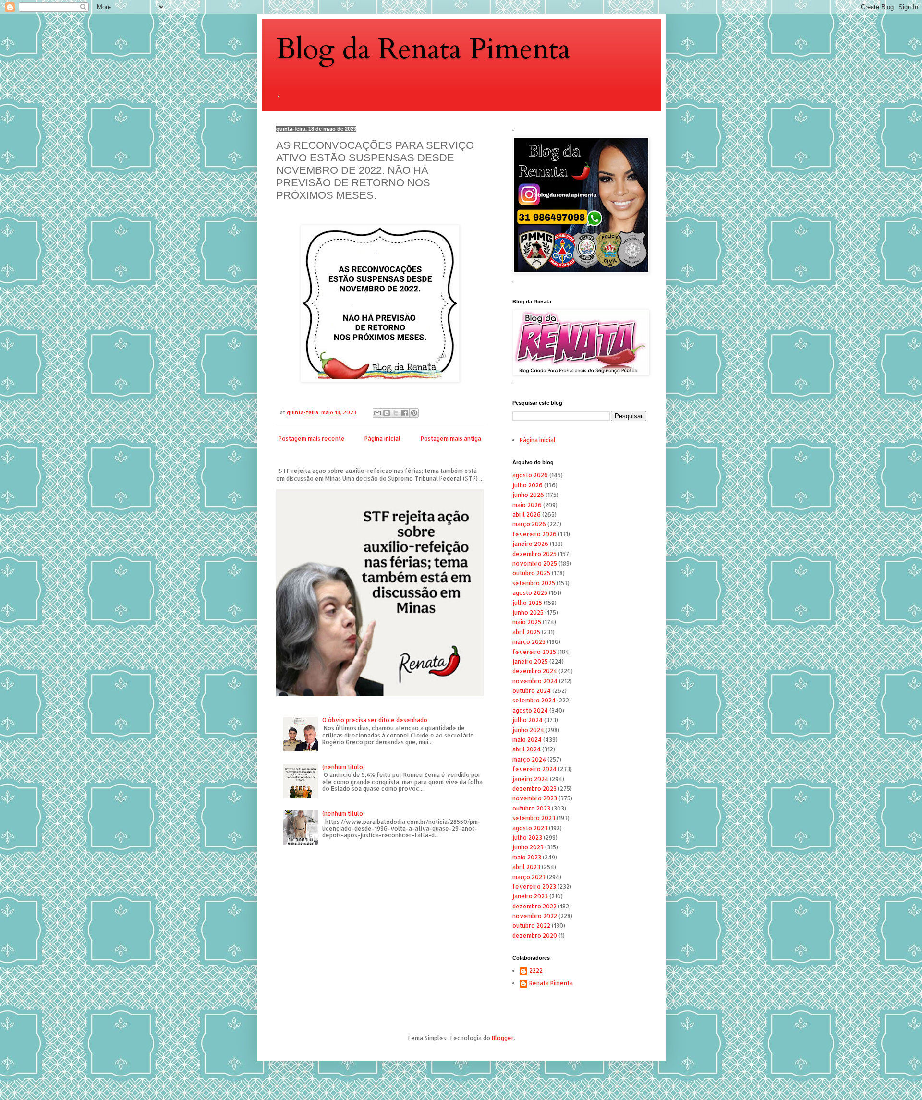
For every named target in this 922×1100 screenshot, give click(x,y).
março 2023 (529, 877)
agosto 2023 (529, 828)
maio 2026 (527, 504)
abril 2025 (526, 632)
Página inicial (382, 438)
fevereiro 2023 (534, 886)
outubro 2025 (531, 573)
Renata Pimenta (551, 983)
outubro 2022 (531, 925)
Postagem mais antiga (451, 438)
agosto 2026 (530, 475)
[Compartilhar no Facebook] (405, 413)
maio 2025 (526, 622)
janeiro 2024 (530, 779)
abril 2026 (526, 514)
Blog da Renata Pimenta (423, 49)
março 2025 (529, 641)
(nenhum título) (343, 767)
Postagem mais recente (312, 438)
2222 (536, 970)
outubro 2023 (531, 808)
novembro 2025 (534, 563)
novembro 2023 (534, 798)
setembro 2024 (534, 700)
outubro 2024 (531, 690)
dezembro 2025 (534, 553)
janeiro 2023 (530, 896)
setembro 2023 (533, 818)
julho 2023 (527, 837)
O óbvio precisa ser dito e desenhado (374, 720)
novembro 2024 (535, 681)
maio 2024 (527, 739)
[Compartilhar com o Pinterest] (414, 413)
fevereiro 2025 (534, 651)
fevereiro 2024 (534, 769)
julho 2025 (527, 602)
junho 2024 (528, 730)
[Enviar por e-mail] (377, 413)
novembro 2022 (534, 915)
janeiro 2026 (530, 543)
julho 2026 (527, 485)
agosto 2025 (529, 592)
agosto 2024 (530, 710)
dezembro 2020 (534, 935)
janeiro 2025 (530, 661)
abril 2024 (526, 749)
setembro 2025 (533, 583)
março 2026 (529, 524)
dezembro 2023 (534, 788)
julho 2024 (527, 720)
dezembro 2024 (534, 671)
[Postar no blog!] (386, 413)
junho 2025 (528, 612)
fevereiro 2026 (534, 534)
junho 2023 (528, 847)
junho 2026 (528, 494)
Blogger (503, 1037)
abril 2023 (526, 866)
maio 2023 (526, 857)
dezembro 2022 (534, 906)
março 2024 (529, 759)
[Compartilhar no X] (395, 413)
